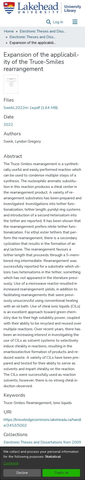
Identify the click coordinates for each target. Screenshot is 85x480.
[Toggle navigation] (74, 22)
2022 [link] (8, 124)
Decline (22, 473)
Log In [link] (58, 22)
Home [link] (9, 31)
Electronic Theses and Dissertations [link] (43, 31)
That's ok (61, 473)
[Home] (42, 8)
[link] (31, 107)
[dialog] (42, 463)
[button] (48, 22)
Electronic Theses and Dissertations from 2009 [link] (33, 37)
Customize (11, 463)
